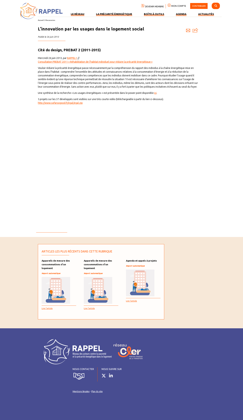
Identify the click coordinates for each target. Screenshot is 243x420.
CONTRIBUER (199, 6)
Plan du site (97, 391)
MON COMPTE (178, 6)
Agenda (181, 14)
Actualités (206, 14)
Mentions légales (81, 391)
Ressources (50, 20)
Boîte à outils (154, 14)
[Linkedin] (112, 376)
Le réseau (77, 14)
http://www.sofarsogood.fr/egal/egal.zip (60, 102)
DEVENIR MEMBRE (154, 6)
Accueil (41, 20)
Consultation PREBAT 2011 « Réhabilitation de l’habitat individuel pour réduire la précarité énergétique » (95, 61)
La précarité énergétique (114, 14)
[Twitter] (105, 376)
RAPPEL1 (72, 58)
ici (155, 93)
